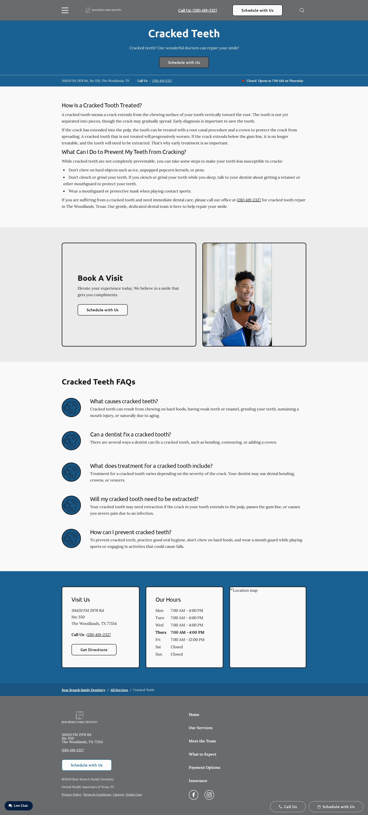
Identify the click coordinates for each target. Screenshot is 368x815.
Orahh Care (134, 794)
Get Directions (94, 649)
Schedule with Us (258, 10)
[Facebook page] (193, 795)
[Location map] (268, 627)
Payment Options (204, 767)
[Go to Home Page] (103, 10)
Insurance (198, 780)
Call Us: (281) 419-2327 (197, 10)
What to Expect (202, 754)
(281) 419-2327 (162, 81)
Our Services (201, 727)
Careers (118, 794)
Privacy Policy (72, 794)
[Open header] (66, 10)
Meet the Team (202, 741)
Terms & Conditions (97, 794)
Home (194, 714)
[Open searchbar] (302, 10)
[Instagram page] (209, 795)
